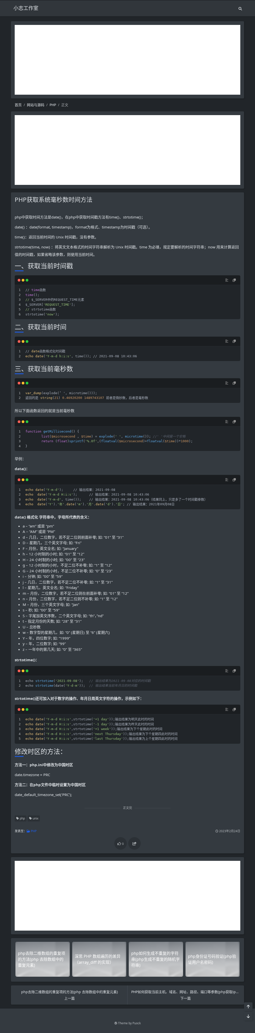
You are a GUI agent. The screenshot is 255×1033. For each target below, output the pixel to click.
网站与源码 (35, 104)
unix (35, 818)
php (22, 818)
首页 (18, 104)
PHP (53, 104)
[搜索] (240, 8)
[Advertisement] (127, 60)
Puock (136, 1023)
